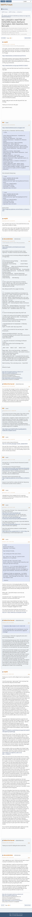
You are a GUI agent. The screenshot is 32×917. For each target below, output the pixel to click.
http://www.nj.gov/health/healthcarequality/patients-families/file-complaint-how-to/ (14, 429)
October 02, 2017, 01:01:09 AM (8, 622)
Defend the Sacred (8, 384)
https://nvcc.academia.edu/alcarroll (9, 373)
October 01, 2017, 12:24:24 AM (9, 492)
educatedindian (8, 239)
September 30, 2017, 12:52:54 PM (8, 44)
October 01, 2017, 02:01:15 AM (9, 507)
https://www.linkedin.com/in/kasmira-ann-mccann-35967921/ (13, 247)
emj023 (5, 42)
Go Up (2, 905)
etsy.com (4, 612)
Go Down (3, 38)
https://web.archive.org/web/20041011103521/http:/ (14, 531)
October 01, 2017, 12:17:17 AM (9, 459)
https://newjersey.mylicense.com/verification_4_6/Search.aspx (15, 210)
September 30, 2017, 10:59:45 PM (8, 439)
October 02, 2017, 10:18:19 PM (8, 857)
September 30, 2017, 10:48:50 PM (9, 410)
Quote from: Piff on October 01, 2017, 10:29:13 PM (14, 626)
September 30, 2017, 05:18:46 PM (8, 386)
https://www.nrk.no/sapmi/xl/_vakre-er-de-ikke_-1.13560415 (12, 753)
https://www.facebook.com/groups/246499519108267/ (15, 65)
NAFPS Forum (6, 5)
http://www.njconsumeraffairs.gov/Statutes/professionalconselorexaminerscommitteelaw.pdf (15, 469)
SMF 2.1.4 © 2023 (12, 915)
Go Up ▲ (21, 914)
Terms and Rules (15, 914)
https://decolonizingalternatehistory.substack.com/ (12, 371)
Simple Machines (19, 915)
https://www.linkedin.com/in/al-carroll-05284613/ (12, 378)
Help (10, 914)
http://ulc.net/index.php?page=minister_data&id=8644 (15, 443)
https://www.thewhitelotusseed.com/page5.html (13, 127)
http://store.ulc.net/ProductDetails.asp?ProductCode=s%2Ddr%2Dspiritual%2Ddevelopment (14, 518)
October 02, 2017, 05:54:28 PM (8, 842)
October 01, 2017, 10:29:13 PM (8, 541)
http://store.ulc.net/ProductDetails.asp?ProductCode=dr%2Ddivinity (11, 513)
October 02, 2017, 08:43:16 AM (8, 674)
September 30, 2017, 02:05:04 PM (8, 124)
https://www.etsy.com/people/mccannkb (17, 612)
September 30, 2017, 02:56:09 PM (8, 220)
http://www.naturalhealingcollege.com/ (11, 524)
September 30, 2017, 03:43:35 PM (8, 241)
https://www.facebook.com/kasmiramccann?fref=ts (14, 55)
